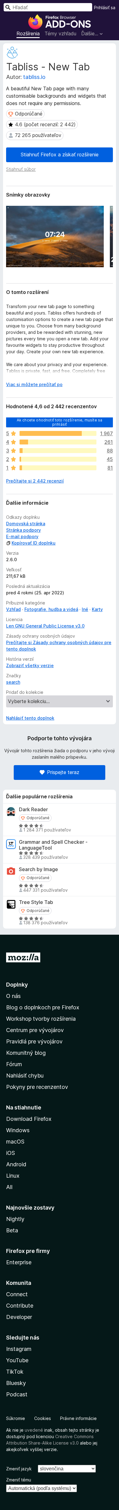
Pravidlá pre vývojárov (34, 1041)
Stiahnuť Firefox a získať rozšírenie (60, 154)
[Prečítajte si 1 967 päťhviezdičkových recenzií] (58, 433)
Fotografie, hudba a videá (51, 609)
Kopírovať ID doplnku (34, 543)
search (13, 682)
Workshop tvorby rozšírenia (41, 1018)
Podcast (16, 1394)
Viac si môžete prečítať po (34, 384)
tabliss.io (34, 77)
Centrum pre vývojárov (35, 1030)
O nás (13, 996)
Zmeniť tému (18, 1479)
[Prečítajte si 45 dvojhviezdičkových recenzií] (58, 459)
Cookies (42, 1418)
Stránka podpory (23, 530)
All (9, 1187)
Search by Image (38, 869)
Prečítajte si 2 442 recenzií (35, 480)
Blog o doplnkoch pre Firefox (42, 1007)
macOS (15, 1141)
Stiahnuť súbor (21, 169)
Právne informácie (78, 1418)
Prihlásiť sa (104, 7)
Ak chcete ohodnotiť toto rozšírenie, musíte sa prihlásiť (59, 421)
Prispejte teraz (63, 772)
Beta (12, 1230)
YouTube (17, 1360)
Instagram (18, 1349)
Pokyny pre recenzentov (37, 1087)
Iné (85, 609)
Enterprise (18, 1262)
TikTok (14, 1371)
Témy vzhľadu (60, 33)
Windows (18, 1130)
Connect (17, 1294)
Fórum (14, 1064)
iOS (10, 1153)
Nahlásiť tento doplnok (30, 718)
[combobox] (48, 7)
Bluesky (16, 1383)
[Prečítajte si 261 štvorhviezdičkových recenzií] (58, 442)
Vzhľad (13, 609)
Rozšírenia (28, 33)
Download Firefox (29, 1119)
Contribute (19, 1305)
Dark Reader (33, 809)
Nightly (15, 1219)
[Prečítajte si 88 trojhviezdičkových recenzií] (58, 450)
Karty (97, 609)
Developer (19, 1317)
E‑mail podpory (22, 536)
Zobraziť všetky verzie (30, 665)
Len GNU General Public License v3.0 (45, 625)
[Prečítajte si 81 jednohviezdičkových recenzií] (58, 467)
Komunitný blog (26, 1053)
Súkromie (15, 1418)
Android (16, 1164)
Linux (13, 1175)
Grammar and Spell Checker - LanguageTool (53, 845)
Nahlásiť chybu (25, 1075)
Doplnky (17, 984)
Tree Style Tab (36, 902)
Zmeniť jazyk (19, 1468)
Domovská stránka (25, 523)
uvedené (34, 1430)
